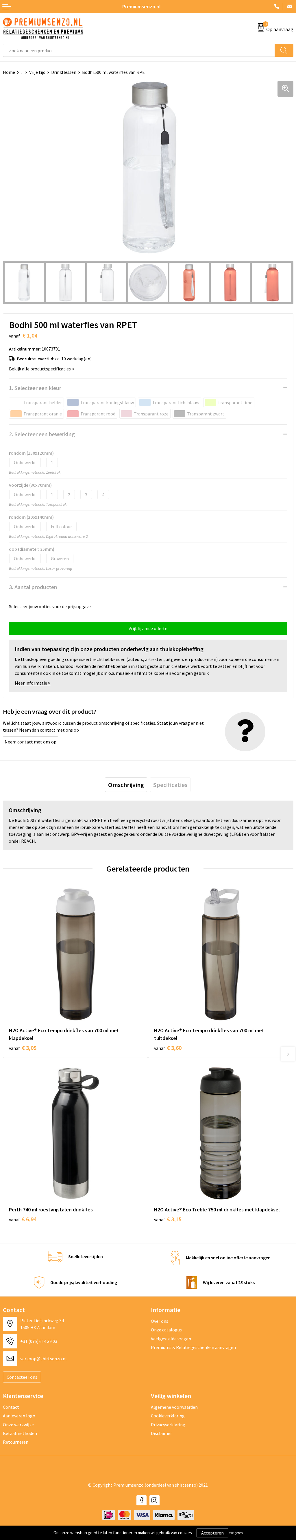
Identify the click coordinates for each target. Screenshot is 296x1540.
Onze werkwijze (18, 1424)
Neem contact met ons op (30, 742)
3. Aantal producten (33, 587)
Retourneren (15, 1442)
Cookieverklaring (168, 1416)
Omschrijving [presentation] (126, 785)
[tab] (126, 785)
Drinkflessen (63, 72)
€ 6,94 (22, 1219)
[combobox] (139, 50)
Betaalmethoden (20, 1433)
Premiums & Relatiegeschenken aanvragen (193, 1347)
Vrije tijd (37, 72)
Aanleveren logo (19, 1416)
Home (9, 72)
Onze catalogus (166, 1330)
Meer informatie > (33, 683)
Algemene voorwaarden (174, 1407)
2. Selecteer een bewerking (42, 434)
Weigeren (236, 1532)
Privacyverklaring (168, 1424)
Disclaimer (161, 1433)
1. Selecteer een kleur (35, 387)
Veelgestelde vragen (171, 1339)
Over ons (159, 1321)
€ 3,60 (168, 1047)
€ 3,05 (22, 1047)
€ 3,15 (168, 1219)
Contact (11, 1407)
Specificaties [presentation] (170, 785)
